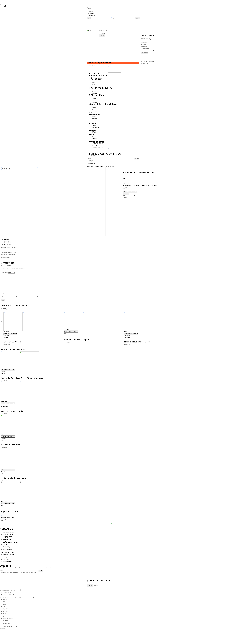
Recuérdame (145, 48)
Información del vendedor (9, 243)
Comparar (126, 194)
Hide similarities (7, 592)
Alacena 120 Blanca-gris (12, 411)
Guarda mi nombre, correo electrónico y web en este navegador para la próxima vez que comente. (27, 297)
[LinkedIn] (124, 200)
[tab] (123, 239)
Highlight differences (8, 594)
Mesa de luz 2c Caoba (10, 444)
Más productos (7, 244)
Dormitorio (94, 114)
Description (6, 239)
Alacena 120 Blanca (12, 342)
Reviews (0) (6, 241)
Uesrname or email (146, 40)
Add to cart (6, 331)
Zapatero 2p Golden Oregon (76, 339)
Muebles (91, 166)
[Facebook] (123, 200)
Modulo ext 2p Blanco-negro (13, 478)
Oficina (93, 130)
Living (92, 134)
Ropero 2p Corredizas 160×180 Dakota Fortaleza (22, 378)
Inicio (88, 166)
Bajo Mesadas (4, 406)
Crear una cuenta (145, 38)
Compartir (125, 197)
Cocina (93, 123)
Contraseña (144, 44)
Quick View (6, 335)
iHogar (4, 5)
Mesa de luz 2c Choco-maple (137, 342)
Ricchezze (128, 181)
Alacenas (99, 166)
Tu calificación (4, 272)
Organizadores (96, 141)
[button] (149, 12)
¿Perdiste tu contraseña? (147, 51)
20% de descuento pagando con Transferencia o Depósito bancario (140, 185)
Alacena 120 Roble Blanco (7, 517)
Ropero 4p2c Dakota (10, 511)
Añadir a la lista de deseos (129, 192)
